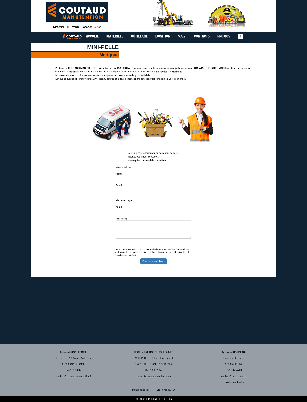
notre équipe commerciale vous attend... (148, 160)
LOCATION (162, 36)
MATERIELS (114, 36)
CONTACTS (202, 36)
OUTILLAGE (139, 36)
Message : (121, 218)
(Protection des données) (125, 255)
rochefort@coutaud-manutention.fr (73, 376)
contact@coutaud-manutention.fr (153, 376)
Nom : (119, 173)
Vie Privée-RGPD (166, 389)
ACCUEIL (92, 36)
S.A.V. (182, 36)
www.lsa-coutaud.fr (234, 382)
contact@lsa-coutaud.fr (234, 376)
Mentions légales (141, 389)
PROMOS (223, 36)
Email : (119, 185)
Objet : (119, 207)
